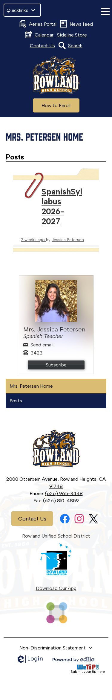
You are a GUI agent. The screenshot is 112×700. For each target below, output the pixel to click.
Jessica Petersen (68, 239)
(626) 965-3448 (64, 493)
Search (75, 45)
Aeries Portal (42, 24)
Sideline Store (72, 35)
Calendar (44, 35)
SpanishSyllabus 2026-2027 (62, 206)
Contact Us (42, 45)
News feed (81, 24)
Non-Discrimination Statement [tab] (52, 648)
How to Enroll (56, 105)
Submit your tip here (87, 671)
